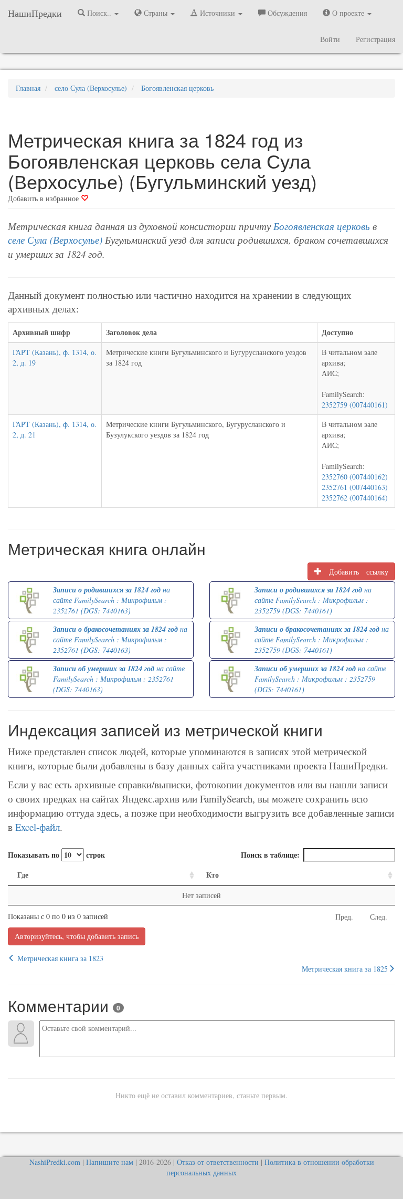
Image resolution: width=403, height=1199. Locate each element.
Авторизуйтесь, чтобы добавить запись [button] (77, 936)
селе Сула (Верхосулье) (55, 239)
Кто (212, 874)
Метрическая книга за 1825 (345, 969)
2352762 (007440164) (355, 498)
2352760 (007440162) (355, 477)
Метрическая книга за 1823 (59, 958)
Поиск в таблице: (270, 854)
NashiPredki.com (54, 1162)
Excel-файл (37, 826)
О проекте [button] (348, 13)
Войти (330, 39)
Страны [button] (155, 13)
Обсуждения (286, 13)
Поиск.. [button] (99, 13)
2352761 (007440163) (355, 487)
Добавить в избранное (44, 198)
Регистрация (375, 39)
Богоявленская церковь (321, 226)
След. (378, 917)
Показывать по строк (56, 854)
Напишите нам (109, 1162)
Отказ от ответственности (218, 1162)
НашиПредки (35, 13)
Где (22, 874)
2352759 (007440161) (355, 405)
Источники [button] (217, 13)
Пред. (344, 917)
